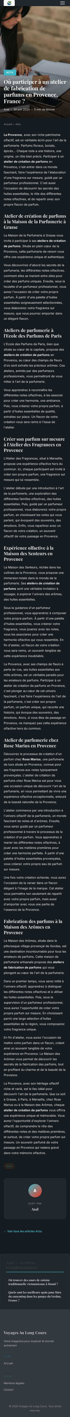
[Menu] (62, 3)
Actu (9, 72)
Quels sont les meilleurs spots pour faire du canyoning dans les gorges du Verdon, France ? (34, 1296)
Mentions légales (14, 1383)
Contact (8, 1389)
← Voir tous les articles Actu (23, 1231)
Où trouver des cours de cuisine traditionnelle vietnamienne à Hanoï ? (33, 1282)
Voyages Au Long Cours (25, 1332)
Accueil (8, 124)
